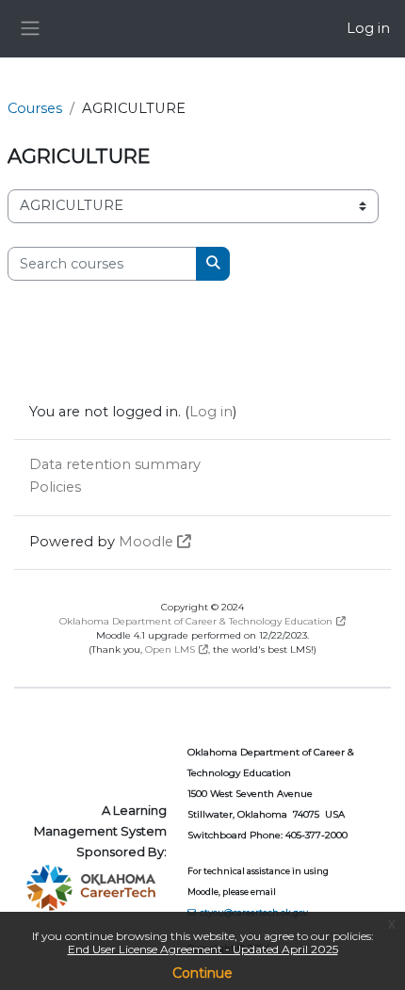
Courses (35, 108)
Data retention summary (115, 464)
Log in (368, 28)
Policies (55, 487)
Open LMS (170, 649)
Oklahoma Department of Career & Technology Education (195, 621)
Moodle (146, 541)
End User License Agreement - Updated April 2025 (203, 949)
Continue (202, 973)
